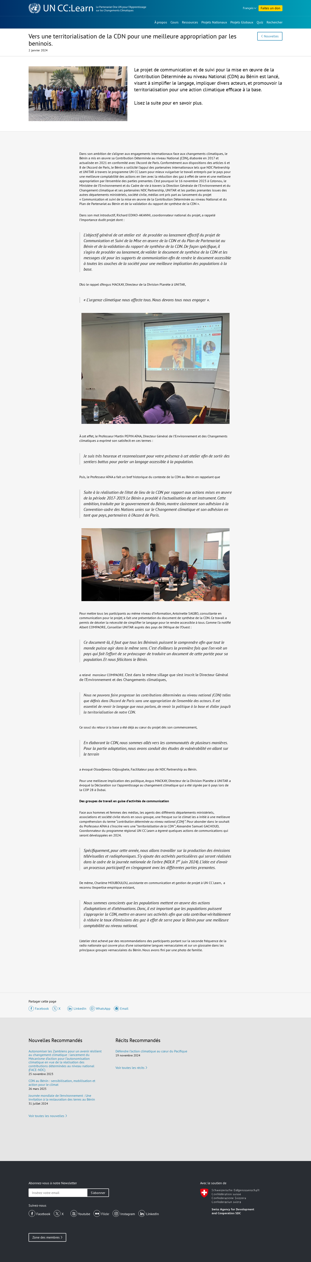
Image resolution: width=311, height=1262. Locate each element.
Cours (175, 22)
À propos (160, 22)
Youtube (84, 1214)
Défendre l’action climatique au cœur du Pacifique (151, 1051)
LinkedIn (152, 1214)
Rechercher (274, 22)
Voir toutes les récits (130, 1068)
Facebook (43, 1214)
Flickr (105, 1214)
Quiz (260, 22)
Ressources (190, 22)
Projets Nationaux (214, 22)
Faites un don (270, 8)
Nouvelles (271, 36)
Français (248, 8)
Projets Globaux (241, 22)
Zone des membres (46, 1237)
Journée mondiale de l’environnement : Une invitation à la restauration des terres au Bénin (62, 1097)
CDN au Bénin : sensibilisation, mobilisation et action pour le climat (62, 1083)
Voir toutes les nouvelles (46, 1116)
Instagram (127, 1214)
